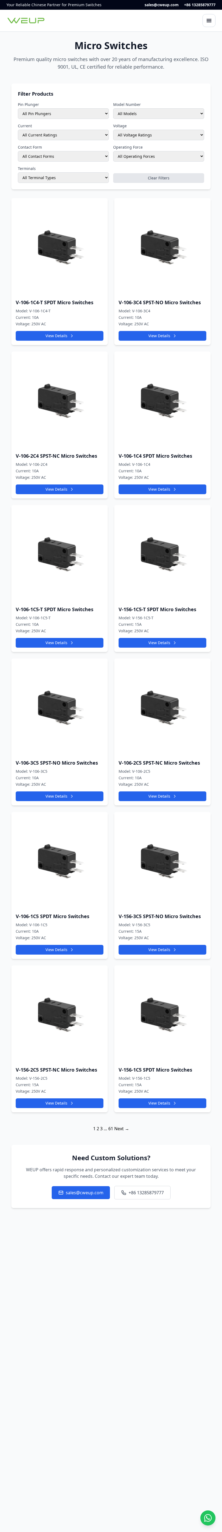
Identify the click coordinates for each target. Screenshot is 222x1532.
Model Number (127, 104)
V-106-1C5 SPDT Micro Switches (52, 916)
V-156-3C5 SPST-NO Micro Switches (160, 916)
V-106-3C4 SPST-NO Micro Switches (160, 302)
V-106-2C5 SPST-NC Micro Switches (159, 763)
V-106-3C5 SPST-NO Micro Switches (57, 763)
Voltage (120, 125)
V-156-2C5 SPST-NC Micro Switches (56, 1069)
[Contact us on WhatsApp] (208, 1518)
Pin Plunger (28, 104)
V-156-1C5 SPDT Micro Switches (155, 1069)
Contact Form (30, 147)
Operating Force (128, 147)
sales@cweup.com (162, 4)
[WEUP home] (25, 20)
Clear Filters (158, 177)
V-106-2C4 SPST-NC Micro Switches (56, 456)
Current (25, 125)
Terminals (27, 168)
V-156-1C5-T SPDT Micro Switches (157, 609)
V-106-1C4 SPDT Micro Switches (155, 456)
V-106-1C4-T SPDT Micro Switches (54, 302)
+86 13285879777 (200, 4)
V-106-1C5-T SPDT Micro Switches (54, 609)
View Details (56, 335)
